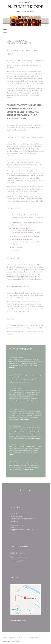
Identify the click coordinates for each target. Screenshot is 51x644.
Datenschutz (16, 641)
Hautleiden (15, 222)
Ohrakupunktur (15, 426)
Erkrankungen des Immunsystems (22, 239)
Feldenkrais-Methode (17, 388)
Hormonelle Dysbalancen (19, 228)
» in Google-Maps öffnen (18, 620)
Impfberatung (14, 461)
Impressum (6, 641)
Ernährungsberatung (17, 409)
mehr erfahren (24, 382)
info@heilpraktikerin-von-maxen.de (21, 530)
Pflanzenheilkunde (16, 357)
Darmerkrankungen (18, 215)
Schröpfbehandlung (16, 444)
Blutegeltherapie (15, 374)
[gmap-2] (25, 599)
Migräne (36, 236)
